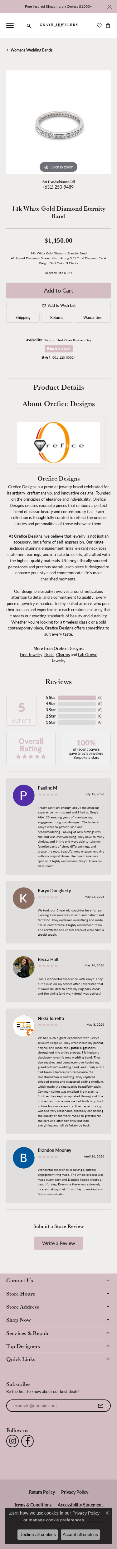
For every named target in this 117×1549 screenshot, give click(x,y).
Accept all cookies (80, 1534)
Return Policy (42, 1492)
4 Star (51, 703)
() (100, 697)
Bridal (49, 654)
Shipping (23, 317)
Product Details (58, 387)
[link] (20, 25)
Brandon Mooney (54, 1150)
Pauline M (47, 788)
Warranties (92, 317)
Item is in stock (58, 348)
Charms (63, 654)
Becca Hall (48, 959)
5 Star (51, 697)
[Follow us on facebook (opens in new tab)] (27, 1441)
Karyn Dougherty (54, 890)
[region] (58, 122)
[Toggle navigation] (10, 25)
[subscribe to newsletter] (100, 1405)
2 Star (51, 716)
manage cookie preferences (56, 1519)
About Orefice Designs (58, 403)
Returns (56, 317)
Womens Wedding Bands (31, 50)
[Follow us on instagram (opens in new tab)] (12, 1441)
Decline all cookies (37, 1534)
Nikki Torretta (51, 1018)
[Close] (109, 7)
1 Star (51, 722)
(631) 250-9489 (58, 187)
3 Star (51, 710)
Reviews (58, 681)
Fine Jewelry (31, 654)
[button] (29, 26)
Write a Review (58, 1243)
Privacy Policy (74, 1492)
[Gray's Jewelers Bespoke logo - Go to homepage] (58, 25)
